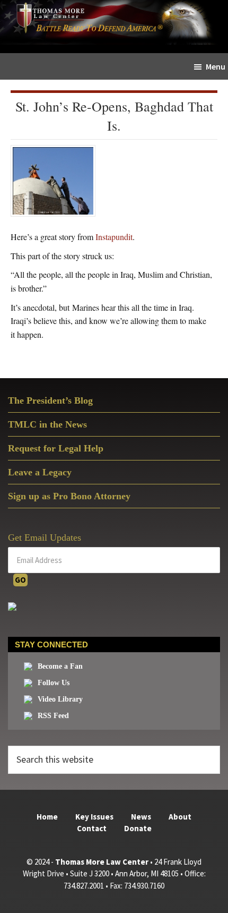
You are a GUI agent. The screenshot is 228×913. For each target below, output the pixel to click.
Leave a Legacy (40, 472)
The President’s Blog (50, 400)
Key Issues (94, 817)
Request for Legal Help (55, 448)
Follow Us (53, 683)
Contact (92, 828)
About (180, 817)
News (141, 817)
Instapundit (114, 236)
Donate (138, 828)
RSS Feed (53, 716)
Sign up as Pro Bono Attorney (69, 496)
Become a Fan (60, 666)
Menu (215, 66)
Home (47, 817)
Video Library (60, 699)
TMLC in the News (47, 424)
